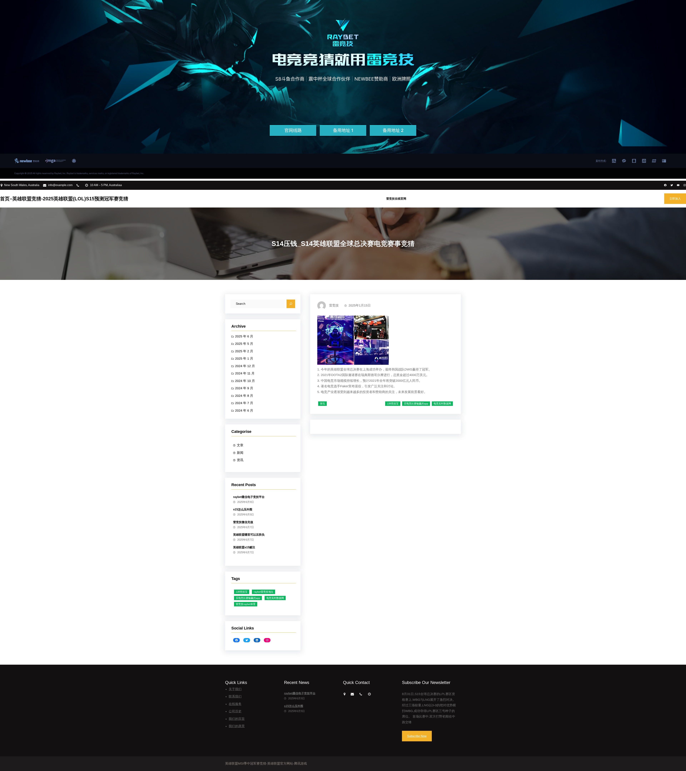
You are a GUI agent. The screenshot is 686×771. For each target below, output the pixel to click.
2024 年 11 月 (245, 373)
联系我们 (235, 696)
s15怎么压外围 (242, 509)
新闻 (240, 452)
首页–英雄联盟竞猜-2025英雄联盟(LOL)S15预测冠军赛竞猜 (64, 198)
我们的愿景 (237, 726)
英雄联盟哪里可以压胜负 (249, 534)
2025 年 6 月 (244, 336)
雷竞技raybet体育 (245, 604)
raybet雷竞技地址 (263, 591)
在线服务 (235, 704)
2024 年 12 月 (245, 366)
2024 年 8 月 (244, 395)
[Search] (291, 304)
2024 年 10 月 (245, 381)
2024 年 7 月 (244, 403)
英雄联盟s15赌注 (244, 547)
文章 (240, 445)
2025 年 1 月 (244, 358)
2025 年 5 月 (244, 343)
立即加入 (675, 198)
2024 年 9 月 (244, 388)
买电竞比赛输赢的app (248, 598)
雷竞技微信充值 (243, 522)
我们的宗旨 (237, 719)
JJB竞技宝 (241, 591)
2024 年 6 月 (244, 410)
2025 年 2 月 (244, 351)
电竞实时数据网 (275, 598)
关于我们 (235, 689)
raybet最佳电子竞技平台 (249, 496)
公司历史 (235, 711)
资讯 (240, 460)
